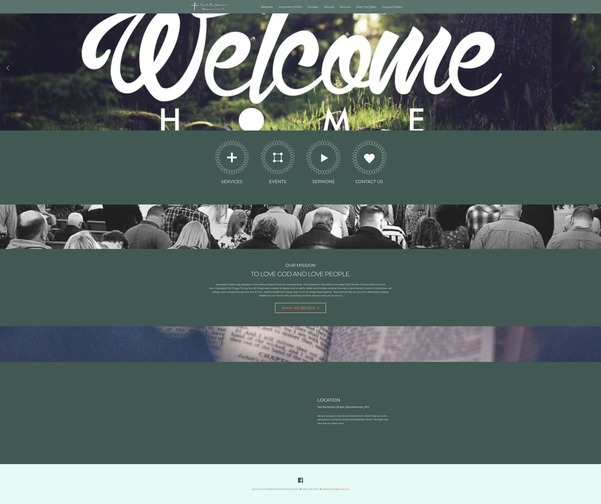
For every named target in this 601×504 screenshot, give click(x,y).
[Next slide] (593, 67)
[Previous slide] (8, 67)
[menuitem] (267, 7)
